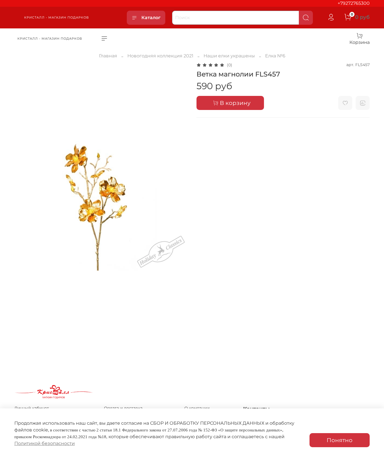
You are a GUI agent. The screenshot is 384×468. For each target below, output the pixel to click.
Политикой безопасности (44, 443)
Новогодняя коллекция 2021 (160, 55)
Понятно (340, 440)
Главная (108, 55)
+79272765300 (354, 3)
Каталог (151, 17)
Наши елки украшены (229, 55)
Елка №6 (275, 55)
